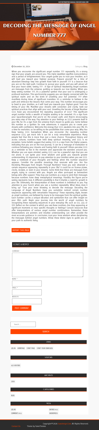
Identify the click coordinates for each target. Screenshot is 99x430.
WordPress (53, 413)
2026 (13, 381)
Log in (13, 348)
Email (15, 288)
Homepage (21, 348)
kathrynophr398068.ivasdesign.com (73, 2)
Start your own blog (45, 348)
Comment (15, 251)
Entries (53, 410)
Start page (31, 348)
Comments (16, 413)
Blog (85, 66)
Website (15, 297)
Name (15, 279)
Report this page (21, 230)
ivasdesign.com (64, 424)
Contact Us (16, 426)
